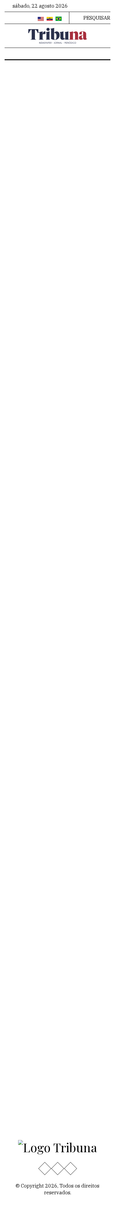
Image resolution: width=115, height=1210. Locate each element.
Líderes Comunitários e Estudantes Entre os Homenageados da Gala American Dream (76, 956)
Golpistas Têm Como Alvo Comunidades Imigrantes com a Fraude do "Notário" (55, 223)
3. (74, 668)
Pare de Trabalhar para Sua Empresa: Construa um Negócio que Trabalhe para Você (57, 425)
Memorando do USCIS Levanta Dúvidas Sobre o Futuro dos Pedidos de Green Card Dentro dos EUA (53, 321)
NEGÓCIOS (92, 450)
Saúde (16, 787)
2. (63, 668)
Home (46, 88)
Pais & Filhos (77, 757)
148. (69, 678)
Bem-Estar (73, 154)
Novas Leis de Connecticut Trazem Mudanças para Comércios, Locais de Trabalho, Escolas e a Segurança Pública (73, 840)
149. (88, 678)
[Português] (59, 19)
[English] (41, 19)
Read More (22, 172)
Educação (20, 729)
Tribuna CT (44, 154)
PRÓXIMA (51, 690)
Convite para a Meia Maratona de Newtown (74, 909)
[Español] (50, 19)
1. (52, 668)
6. (19, 678)
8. (41, 678)
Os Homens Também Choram (46, 137)
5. (96, 668)
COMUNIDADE (23, 249)
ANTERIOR (33, 669)
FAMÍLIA (21, 159)
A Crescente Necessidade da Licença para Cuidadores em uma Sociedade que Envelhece (57, 598)
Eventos (18, 797)
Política (17, 777)
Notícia (95, 154)
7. (30, 678)
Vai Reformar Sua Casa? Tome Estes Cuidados (51, 508)
